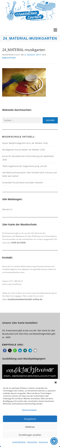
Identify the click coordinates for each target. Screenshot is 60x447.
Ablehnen (30, 426)
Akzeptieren (30, 418)
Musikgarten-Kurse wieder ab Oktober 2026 (23, 149)
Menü (55, 30)
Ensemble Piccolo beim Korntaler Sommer (22, 182)
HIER (8, 337)
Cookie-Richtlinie (19, 442)
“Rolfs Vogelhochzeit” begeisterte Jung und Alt (24, 166)
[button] (55, 382)
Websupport (9, 58)
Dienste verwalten (29, 410)
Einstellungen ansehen (30, 434)
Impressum (43, 442)
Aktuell (5, 209)
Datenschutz (32, 442)
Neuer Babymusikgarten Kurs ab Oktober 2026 (25, 143)
